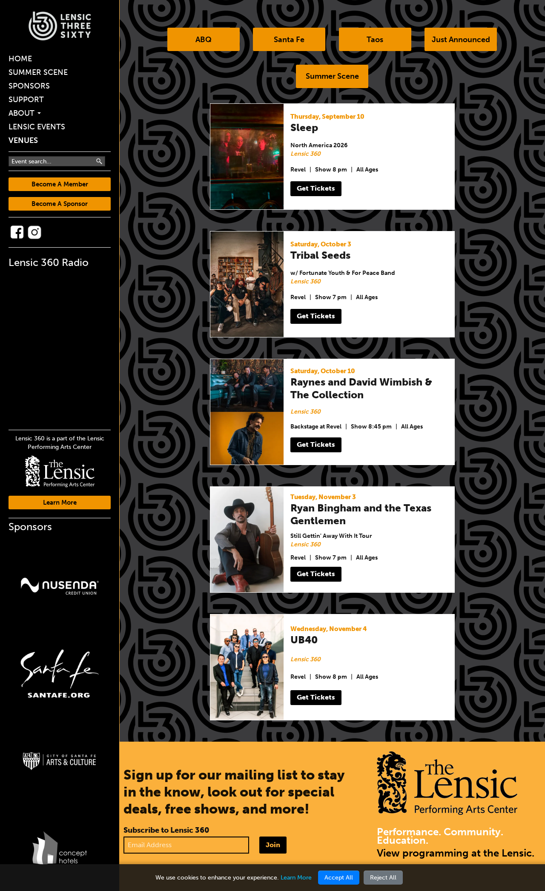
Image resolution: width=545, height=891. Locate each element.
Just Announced (461, 39)
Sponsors (29, 86)
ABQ (203, 39)
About (23, 113)
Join (273, 845)
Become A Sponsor (60, 204)
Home (20, 58)
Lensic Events (37, 126)
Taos (375, 39)
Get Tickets (316, 188)
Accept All (338, 877)
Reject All (383, 877)
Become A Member (60, 184)
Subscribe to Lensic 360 (166, 830)
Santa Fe (289, 39)
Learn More (60, 502)
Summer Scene (38, 72)
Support (26, 99)
